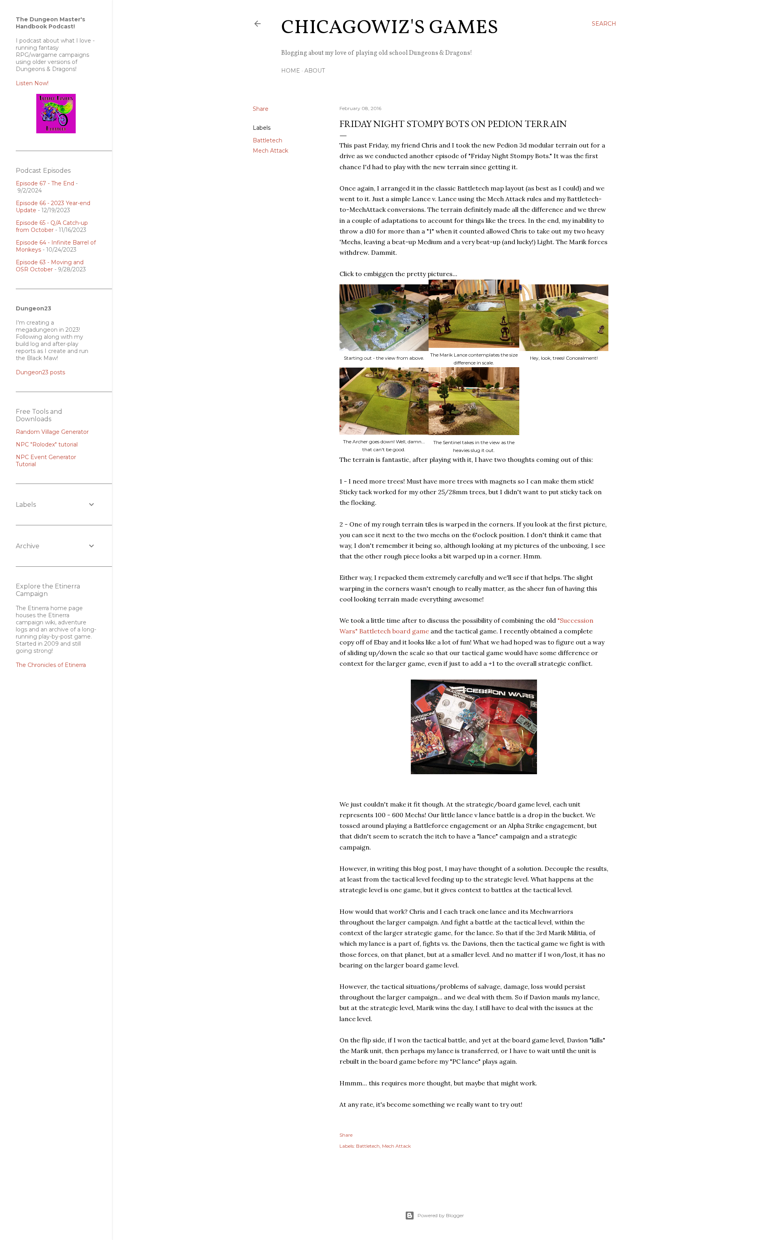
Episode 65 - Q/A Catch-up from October (52, 226)
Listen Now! (32, 83)
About (314, 70)
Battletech (267, 140)
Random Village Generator (52, 431)
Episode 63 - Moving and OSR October (50, 266)
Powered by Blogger (441, 1215)
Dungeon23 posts (40, 372)
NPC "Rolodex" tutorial (47, 444)
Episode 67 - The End (45, 183)
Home (290, 70)
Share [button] (260, 108)
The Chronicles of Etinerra (51, 665)
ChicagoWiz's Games (389, 28)
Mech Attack (270, 150)
